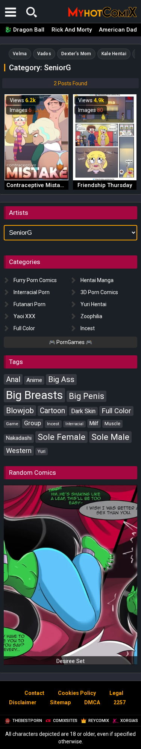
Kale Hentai (114, 53)
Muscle (112, 423)
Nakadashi (19, 438)
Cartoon (52, 410)
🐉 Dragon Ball (24, 29)
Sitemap (60, 702)
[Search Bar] (31, 12)
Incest (87, 328)
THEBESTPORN (27, 720)
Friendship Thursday (104, 185)
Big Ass (61, 379)
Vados (44, 53)
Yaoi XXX (24, 316)
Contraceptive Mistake (36, 185)
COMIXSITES (65, 720)
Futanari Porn (29, 304)
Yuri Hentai (93, 304)
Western (19, 451)
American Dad (118, 29)
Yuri (41, 451)
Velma (20, 53)
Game (12, 423)
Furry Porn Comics (35, 280)
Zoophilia (91, 316)
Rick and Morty (72, 29)
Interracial (74, 424)
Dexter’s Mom (76, 53)
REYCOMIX (98, 720)
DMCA (92, 702)
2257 (120, 702)
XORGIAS (129, 720)
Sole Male (110, 437)
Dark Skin (83, 411)
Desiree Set (70, 661)
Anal (13, 379)
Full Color (24, 328)
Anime (34, 380)
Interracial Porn (32, 292)
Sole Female (61, 437)
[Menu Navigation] (10, 12)
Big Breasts (34, 395)
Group (32, 423)
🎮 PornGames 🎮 (70, 342)
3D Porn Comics (99, 292)
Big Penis (86, 396)
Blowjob (20, 410)
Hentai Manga (97, 280)
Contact (34, 693)
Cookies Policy (77, 693)
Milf (94, 423)
